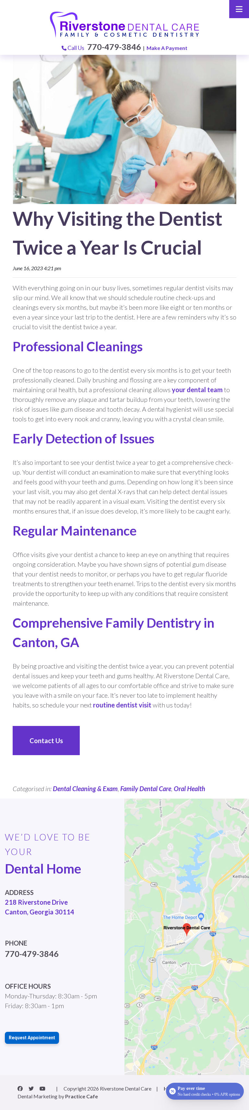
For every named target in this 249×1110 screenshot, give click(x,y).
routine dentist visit (122, 705)
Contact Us (46, 740)
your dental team (198, 389)
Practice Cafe (81, 1096)
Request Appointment (32, 1037)
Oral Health (189, 788)
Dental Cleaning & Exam (85, 788)
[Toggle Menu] (239, 9)
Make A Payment (167, 48)
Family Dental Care (145, 788)
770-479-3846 (114, 47)
